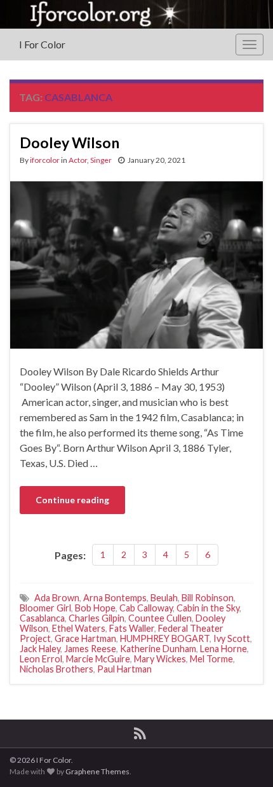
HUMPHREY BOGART (165, 638)
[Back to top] (244, 758)
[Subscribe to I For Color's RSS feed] (140, 731)
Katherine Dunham (158, 648)
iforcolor (45, 160)
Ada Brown (56, 597)
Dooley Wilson (69, 142)
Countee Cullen (160, 618)
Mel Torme (211, 658)
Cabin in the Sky (207, 607)
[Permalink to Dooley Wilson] (136, 264)
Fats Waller (131, 628)
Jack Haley (40, 648)
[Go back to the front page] (136, 14)
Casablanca (42, 618)
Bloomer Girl (45, 607)
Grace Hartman (85, 638)
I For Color (42, 44)
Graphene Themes (97, 771)
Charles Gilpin (96, 618)
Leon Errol (41, 658)
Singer (101, 160)
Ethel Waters (78, 628)
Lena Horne (223, 648)
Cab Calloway (146, 607)
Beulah (164, 597)
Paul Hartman (124, 669)
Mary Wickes (160, 658)
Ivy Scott (231, 638)
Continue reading (72, 499)
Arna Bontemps (115, 597)
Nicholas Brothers (56, 669)
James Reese (90, 648)
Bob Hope (95, 607)
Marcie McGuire (98, 658)
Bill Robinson (208, 597)
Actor (78, 160)
